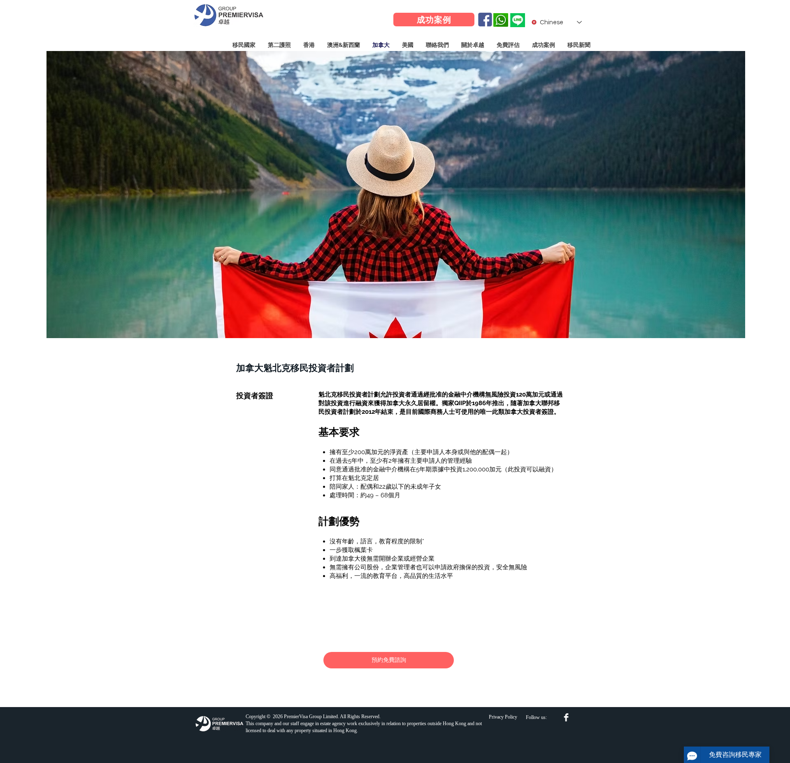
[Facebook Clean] (566, 717)
